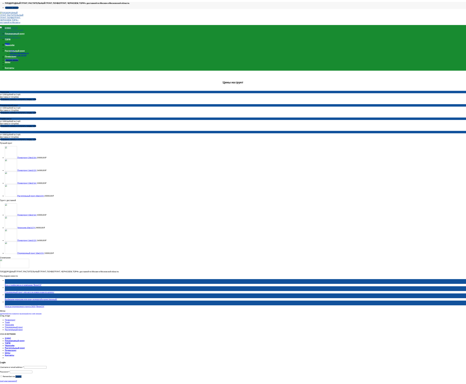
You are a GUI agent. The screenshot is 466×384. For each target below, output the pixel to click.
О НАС (8, 28)
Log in (18, 376)
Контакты (9, 68)
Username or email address (12, 367)
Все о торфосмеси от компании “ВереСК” (23, 285)
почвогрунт (15, 313)
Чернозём (9, 45)
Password (4, 372)
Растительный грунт (15, 51)
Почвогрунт (10, 56)
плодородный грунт (6, 313)
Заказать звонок (12, 8)
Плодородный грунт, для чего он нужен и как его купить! (29, 292)
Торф (7, 322)
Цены (7, 62)
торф (33, 313)
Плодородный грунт (15, 33)
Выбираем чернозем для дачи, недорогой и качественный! (31, 299)
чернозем (39, 313)
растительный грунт (25, 313)
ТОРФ (8, 39)
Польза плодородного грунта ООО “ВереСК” (24, 306)
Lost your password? (8, 381)
